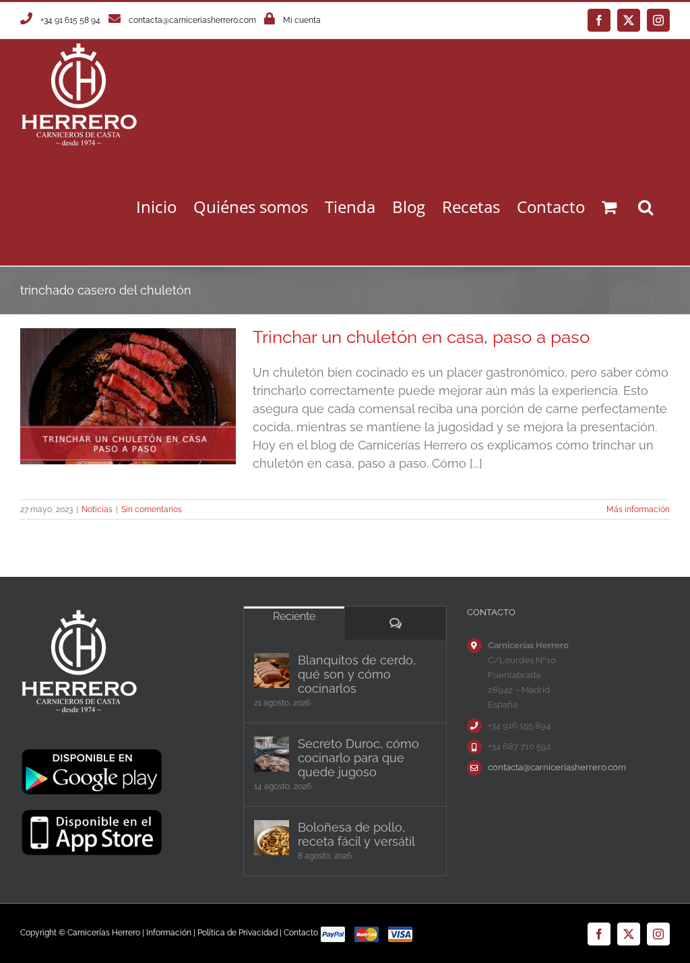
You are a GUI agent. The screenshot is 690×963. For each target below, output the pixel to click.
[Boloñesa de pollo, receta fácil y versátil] (271, 837)
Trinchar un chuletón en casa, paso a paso (421, 337)
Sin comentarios (151, 509)
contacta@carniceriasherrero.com (192, 20)
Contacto (301, 932)
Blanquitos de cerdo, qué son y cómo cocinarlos (357, 674)
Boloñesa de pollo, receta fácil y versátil (356, 834)
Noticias (97, 509)
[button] (645, 207)
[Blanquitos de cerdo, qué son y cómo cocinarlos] (271, 670)
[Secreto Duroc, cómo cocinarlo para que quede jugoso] (271, 754)
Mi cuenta (302, 20)
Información (168, 932)
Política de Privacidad (237, 932)
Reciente (294, 616)
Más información (638, 509)
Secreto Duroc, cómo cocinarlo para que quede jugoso (358, 758)
